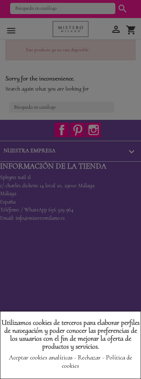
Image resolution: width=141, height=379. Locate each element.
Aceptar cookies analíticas (41, 357)
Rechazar (89, 357)
